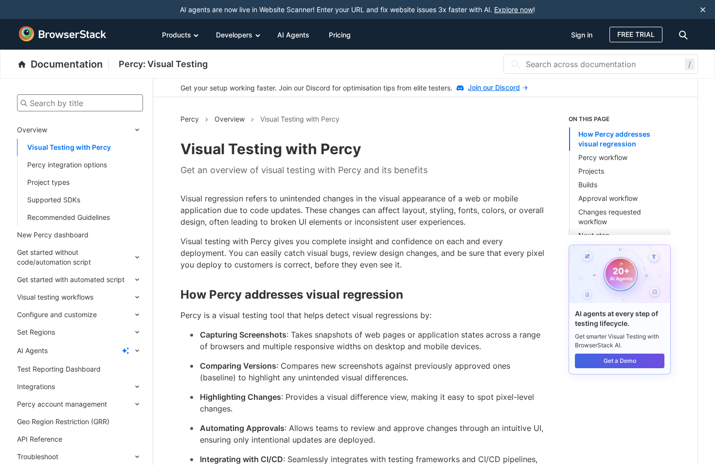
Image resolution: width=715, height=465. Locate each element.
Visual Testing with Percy (69, 147)
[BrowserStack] (62, 34)
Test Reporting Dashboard (59, 369)
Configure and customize (57, 314)
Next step (594, 235)
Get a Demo (620, 360)
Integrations (36, 386)
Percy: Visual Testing (163, 64)
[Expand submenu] (95, 130)
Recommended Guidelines (68, 217)
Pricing (340, 35)
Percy (189, 119)
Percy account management (62, 404)
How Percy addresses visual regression (614, 139)
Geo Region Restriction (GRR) (63, 421)
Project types (48, 182)
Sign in (581, 35)
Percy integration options (67, 165)
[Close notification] (702, 9)
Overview (32, 129)
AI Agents (293, 35)
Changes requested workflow (609, 217)
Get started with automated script (71, 279)
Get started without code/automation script (54, 257)
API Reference (39, 439)
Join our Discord (494, 87)
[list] (620, 175)
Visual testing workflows (55, 297)
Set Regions (36, 332)
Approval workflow (608, 198)
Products (176, 35)
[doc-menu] (685, 34)
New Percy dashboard (53, 235)
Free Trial (636, 34)
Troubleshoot (37, 456)
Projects (591, 171)
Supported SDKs (53, 200)
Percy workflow (602, 157)
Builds (587, 184)
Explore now (513, 9)
